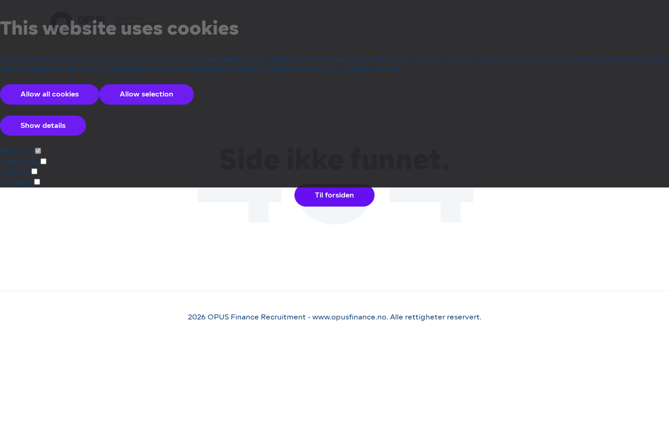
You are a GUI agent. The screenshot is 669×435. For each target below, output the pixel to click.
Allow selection (146, 94)
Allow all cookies (49, 94)
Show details (43, 125)
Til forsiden (334, 195)
